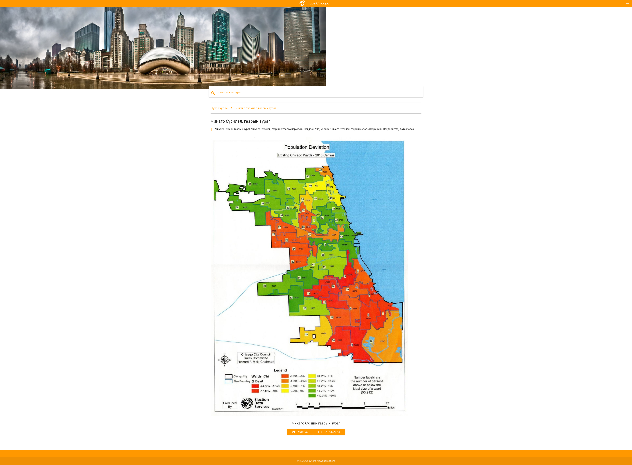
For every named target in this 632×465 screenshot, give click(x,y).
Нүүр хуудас (219, 108)
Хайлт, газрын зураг (229, 92)
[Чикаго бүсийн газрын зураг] (309, 415)
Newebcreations (326, 460)
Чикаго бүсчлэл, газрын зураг (256, 108)
